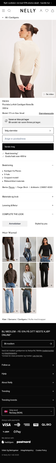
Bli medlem (9, 343)
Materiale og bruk (10, 196)
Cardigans (12, 17)
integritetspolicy (10, 353)
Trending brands (9, 400)
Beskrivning (7, 165)
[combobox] (28, 130)
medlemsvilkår (48, 351)
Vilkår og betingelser (10, 450)
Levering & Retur (10, 205)
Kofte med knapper (37, 319)
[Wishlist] (47, 10)
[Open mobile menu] (3, 10)
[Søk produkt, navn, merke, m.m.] (9, 10)
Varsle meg (10, 146)
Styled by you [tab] (41, 223)
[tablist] (28, 224)
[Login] (41, 10)
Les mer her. (38, 356)
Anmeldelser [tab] (15, 223)
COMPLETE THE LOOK (13, 214)
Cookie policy (41, 450)
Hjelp (4, 373)
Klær (4, 319)
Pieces (5, 101)
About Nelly (7, 382)
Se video (50, 94)
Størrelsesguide (46, 113)
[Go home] (28, 10)
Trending (6, 391)
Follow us (6, 365)
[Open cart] (52, 10)
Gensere (12, 319)
